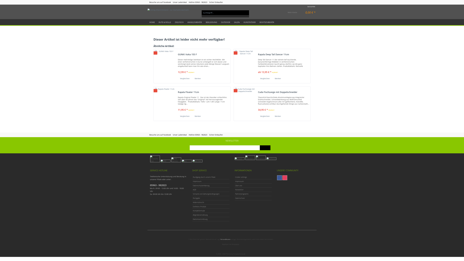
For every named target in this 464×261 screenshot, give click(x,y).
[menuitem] (225, 13)
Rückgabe (196, 198)
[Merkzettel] (280, 12)
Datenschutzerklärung (201, 185)
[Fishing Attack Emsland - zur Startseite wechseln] (168, 13)
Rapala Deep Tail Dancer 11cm (273, 54)
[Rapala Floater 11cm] (165, 103)
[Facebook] (279, 177)
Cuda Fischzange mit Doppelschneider (277, 92)
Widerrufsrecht (198, 202)
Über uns (238, 185)
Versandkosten (225, 239)
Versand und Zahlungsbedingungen (206, 194)
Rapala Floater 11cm (188, 92)
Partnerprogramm (241, 194)
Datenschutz (240, 198)
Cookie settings (241, 177)
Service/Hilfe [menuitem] (311, 6)
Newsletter (239, 189)
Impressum (197, 181)
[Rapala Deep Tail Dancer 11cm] (245, 65)
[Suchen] (246, 12)
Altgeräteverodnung (200, 215)
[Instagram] (284, 177)
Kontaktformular (199, 211)
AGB (194, 189)
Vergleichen (185, 78)
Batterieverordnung (200, 219)
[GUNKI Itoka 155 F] (165, 65)
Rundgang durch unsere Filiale (204, 177)
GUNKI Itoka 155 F (187, 54)
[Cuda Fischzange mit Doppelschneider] (245, 103)
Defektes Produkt (199, 206)
